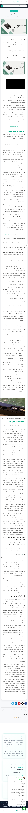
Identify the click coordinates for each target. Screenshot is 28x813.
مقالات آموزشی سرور (14, 11)
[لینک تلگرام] (12, 703)
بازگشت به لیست (14, 709)
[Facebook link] (25, 703)
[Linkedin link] (16, 703)
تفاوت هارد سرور (9, 234)
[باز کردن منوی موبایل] (26, 2)
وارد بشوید (15, 718)
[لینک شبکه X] (22, 703)
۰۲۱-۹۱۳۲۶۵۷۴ (14, 767)
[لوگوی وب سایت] (14, 2)
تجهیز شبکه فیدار (19, 17)
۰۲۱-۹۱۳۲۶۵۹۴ (20, 769)
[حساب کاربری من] (1, 2)
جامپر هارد (23, 43)
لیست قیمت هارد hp (14, 126)
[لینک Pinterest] (19, 703)
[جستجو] (2, 6)
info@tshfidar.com (16, 772)
